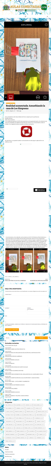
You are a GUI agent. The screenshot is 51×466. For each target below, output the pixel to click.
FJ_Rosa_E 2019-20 (9, 411)
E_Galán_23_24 (38, 408)
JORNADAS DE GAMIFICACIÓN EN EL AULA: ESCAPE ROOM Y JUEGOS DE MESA (22, 377)
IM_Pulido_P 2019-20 (10, 414)
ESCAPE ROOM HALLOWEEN (11, 388)
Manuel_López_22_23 (29, 428)
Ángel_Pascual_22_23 (10, 441)
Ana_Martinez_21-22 (19, 405)
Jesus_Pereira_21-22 (10, 418)
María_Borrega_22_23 (10, 431)
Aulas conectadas (25, 6)
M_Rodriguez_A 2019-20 (10, 437)
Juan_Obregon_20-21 (30, 421)
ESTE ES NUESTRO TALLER (11, 345)
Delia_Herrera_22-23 (10, 408)
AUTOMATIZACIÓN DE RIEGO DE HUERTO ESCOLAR (16, 367)
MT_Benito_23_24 (41, 434)
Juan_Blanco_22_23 (10, 421)
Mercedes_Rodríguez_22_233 (12, 434)
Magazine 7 (41, 462)
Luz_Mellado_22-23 (19, 428)
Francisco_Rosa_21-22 (31, 411)
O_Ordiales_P (31, 437)
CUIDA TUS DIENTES (9, 363)
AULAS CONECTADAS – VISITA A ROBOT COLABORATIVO (17, 381)
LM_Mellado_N (19, 424)
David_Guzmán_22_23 (38, 405)
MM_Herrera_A (16, 276)
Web (6, 316)
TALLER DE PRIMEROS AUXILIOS (12, 360)
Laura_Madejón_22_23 (10, 424)
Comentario (8, 294)
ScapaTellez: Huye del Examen (39, 280)
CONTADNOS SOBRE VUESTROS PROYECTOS (15, 349)
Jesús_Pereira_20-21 (20, 418)
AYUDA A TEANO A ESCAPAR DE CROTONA (14, 370)
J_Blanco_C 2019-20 (40, 421)
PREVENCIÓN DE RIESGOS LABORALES (13, 356)
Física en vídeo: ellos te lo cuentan (15, 280)
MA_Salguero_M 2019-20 (41, 431)
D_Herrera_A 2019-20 (20, 408)
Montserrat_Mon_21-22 (32, 434)
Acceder (7, 449)
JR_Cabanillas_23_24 (38, 418)
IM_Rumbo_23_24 (19, 414)
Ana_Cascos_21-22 (9, 405)
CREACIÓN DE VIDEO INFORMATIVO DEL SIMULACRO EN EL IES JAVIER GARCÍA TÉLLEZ (24, 374)
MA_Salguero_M (11, 111)
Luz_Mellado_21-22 (9, 428)
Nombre (7, 308)
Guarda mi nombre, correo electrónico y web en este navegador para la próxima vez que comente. (26, 325)
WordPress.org (8, 456)
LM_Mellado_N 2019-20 (28, 424)
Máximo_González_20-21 (22, 437)
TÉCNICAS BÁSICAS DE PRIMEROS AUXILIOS (15, 385)
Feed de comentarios (9, 454)
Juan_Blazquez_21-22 (20, 421)
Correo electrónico (30, 309)
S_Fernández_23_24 (40, 437)
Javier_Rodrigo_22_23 (40, 414)
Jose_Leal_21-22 (29, 418)
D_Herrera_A (10, 276)
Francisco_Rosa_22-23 (42, 411)
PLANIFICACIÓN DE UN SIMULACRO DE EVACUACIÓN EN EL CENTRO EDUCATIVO (22, 352)
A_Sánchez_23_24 (28, 405)
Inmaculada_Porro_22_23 (29, 414)
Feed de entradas (9, 452)
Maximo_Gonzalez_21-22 (21, 431)
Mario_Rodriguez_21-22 (40, 428)
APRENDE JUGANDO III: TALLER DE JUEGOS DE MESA (17, 395)
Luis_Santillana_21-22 (39, 424)
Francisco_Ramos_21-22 (20, 411)
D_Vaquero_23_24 (29, 408)
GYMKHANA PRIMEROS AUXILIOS (12, 392)
